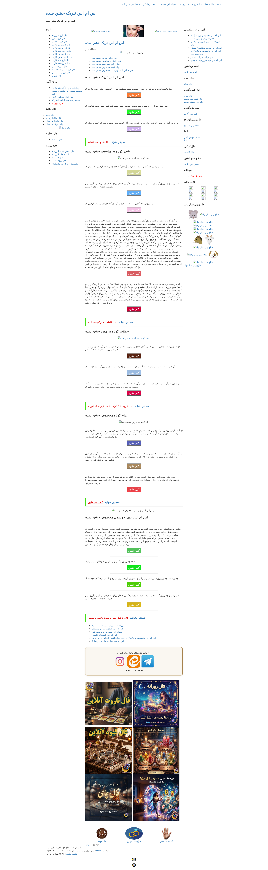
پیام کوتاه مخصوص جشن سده (105, 67)
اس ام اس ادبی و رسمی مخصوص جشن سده (112, 70)
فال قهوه (188, 95)
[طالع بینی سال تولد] (203, 237)
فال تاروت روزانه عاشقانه (63, 69)
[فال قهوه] (108, 750)
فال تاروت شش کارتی (62, 57)
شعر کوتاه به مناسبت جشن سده (106, 60)
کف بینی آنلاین (190, 113)
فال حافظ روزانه (53, 117)
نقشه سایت (71, 853)
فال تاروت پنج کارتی (61, 53)
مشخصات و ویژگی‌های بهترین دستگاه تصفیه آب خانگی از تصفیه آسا (67, 90)
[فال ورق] (156, 797)
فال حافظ (209, 4)
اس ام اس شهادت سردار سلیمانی (107, 628)
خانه (219, 4)
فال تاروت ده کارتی (61, 63)
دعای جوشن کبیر (192, 137)
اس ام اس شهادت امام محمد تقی (107, 631)
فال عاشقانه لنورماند (61, 154)
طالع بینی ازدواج (191, 125)
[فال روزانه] (156, 703)
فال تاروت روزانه (59, 35)
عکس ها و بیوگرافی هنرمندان (65, 163)
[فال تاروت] (108, 703)
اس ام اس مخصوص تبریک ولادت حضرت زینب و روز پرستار (205, 37)
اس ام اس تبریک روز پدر (201, 57)
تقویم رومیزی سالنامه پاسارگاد (66, 99)
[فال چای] (108, 797)
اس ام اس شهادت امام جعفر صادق (108, 640)
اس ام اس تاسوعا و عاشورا (104, 634)
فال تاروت (197, 4)
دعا (185, 140)
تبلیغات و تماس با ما (131, 4)
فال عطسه (57, 139)
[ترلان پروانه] (133, 30)
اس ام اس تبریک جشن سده (71, 13)
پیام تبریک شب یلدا (54, 124)
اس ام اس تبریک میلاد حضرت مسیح (108, 625)
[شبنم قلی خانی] (166, 31)
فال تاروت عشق (59, 66)
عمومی (88, 844)
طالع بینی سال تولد (192, 265)
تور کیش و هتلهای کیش (62, 96)
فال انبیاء (188, 83)
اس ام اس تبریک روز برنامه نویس (206, 60)
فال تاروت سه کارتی (61, 47)
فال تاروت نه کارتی (60, 60)
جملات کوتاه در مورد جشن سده (106, 63)
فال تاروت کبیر (58, 38)
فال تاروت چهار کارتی (62, 50)
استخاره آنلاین (149, 4)
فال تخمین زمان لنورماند (63, 151)
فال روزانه (184, 4)
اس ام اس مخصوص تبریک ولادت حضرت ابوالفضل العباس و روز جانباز (124, 637)
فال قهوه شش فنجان (193, 101)
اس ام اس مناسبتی (167, 4)
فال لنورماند (57, 157)
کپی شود (134, 95)
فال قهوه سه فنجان (193, 98)
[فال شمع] (156, 750)
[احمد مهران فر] (101, 31)
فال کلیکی (189, 152)
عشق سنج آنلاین (191, 164)
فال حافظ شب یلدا (54, 121)
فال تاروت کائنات (59, 41)
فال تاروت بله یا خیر (61, 72)
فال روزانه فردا (59, 160)
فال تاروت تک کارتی (61, 44)
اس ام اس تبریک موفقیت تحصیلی (206, 47)
